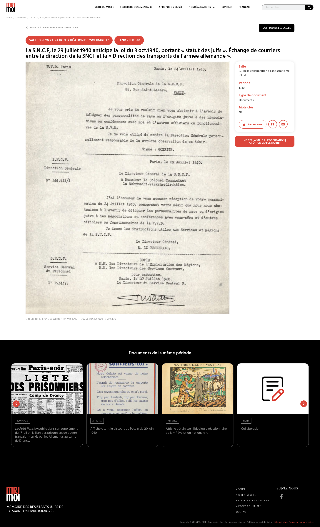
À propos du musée (170, 7)
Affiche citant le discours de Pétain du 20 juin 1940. (122, 431)
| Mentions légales (236, 522)
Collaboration (250, 429)
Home (9, 18)
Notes (246, 421)
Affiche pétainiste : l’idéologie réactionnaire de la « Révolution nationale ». (196, 431)
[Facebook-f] (281, 496)
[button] (272, 124)
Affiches (97, 421)
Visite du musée (104, 7)
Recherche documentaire (136, 7)
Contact (226, 7)
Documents (21, 18)
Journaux (22, 421)
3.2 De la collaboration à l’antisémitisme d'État (264, 73)
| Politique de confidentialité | (260, 522)
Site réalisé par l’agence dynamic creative (294, 522)
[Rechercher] (309, 7)
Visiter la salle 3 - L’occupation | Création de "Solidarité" (265, 142)
